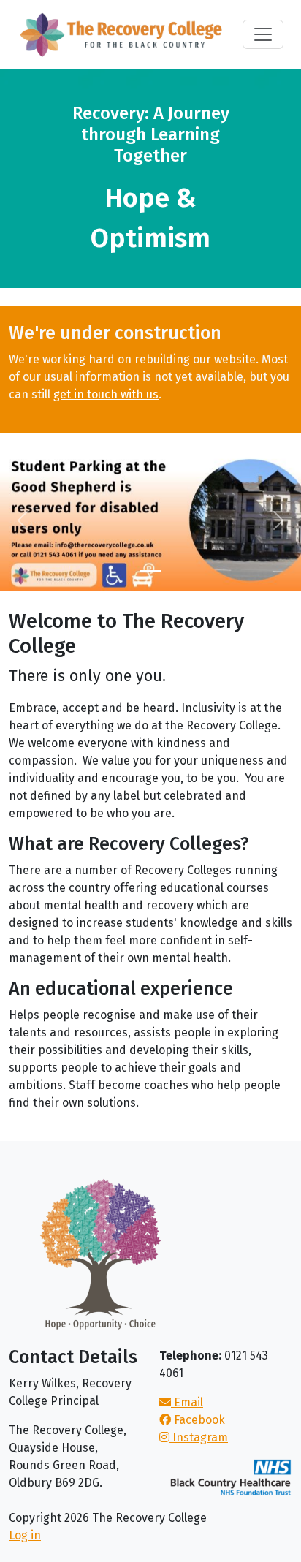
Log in (25, 1535)
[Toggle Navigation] (263, 34)
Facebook (198, 1420)
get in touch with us (106, 394)
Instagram (198, 1437)
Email (187, 1402)
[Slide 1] (150, 571)
